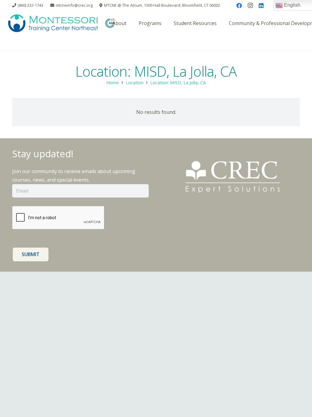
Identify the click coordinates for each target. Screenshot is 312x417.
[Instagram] (250, 5)
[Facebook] (239, 5)
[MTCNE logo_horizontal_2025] (53, 23)
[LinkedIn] (261, 5)
